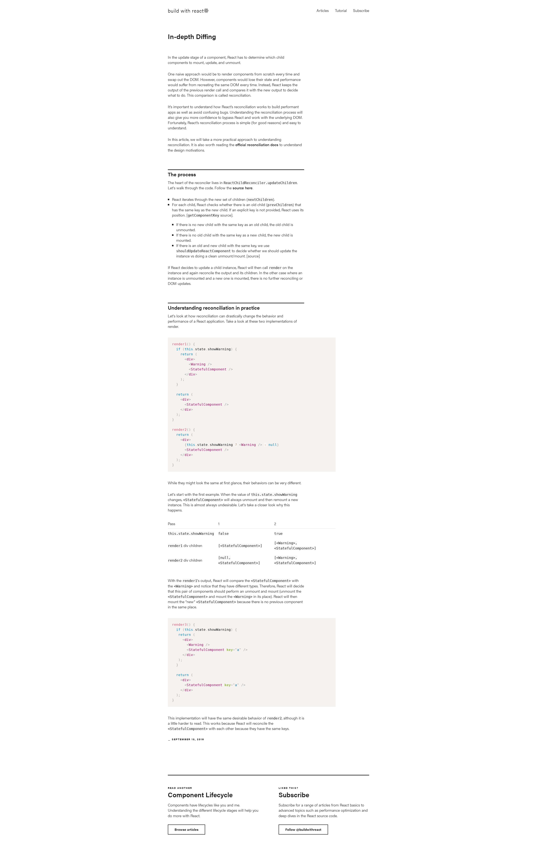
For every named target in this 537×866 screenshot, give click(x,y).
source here (243, 187)
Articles (323, 10)
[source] (253, 255)
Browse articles (186, 829)
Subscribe (361, 10)
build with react (186, 10)
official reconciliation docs (256, 144)
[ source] (209, 215)
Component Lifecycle (200, 794)
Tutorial (341, 10)
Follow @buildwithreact (303, 829)
